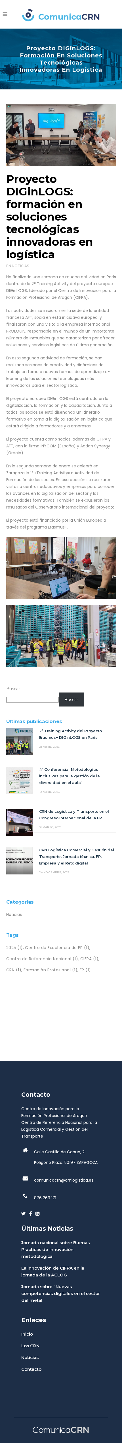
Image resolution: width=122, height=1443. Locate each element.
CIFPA (89, 959)
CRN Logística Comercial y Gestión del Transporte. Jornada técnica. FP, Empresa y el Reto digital (76, 856)
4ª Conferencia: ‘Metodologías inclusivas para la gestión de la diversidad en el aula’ (69, 776)
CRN (14, 970)
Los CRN (30, 1345)
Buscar (13, 688)
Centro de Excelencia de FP (57, 947)
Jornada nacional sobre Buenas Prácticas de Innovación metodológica (55, 1249)
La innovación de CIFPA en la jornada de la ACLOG (52, 1271)
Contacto (31, 1369)
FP (85, 970)
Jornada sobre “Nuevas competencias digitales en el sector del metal (60, 1293)
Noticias (20, 266)
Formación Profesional (51, 970)
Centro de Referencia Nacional (42, 959)
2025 (14, 947)
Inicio (27, 1334)
